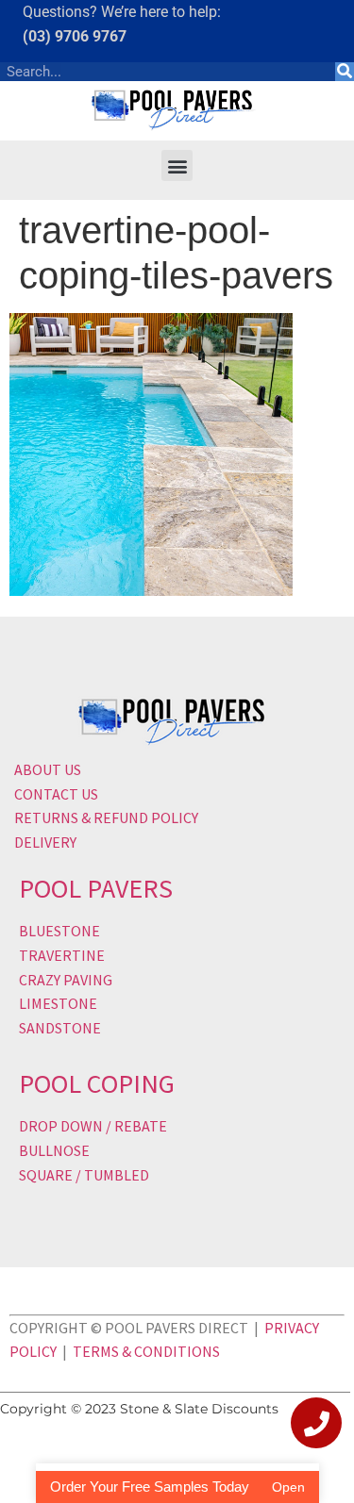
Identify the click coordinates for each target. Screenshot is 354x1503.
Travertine (62, 955)
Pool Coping (97, 1083)
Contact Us (56, 794)
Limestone (58, 1003)
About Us (47, 769)
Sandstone (60, 1027)
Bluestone (59, 930)
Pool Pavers (96, 888)
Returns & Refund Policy (106, 817)
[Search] (344, 71)
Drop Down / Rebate (93, 1125)
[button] (177, 165)
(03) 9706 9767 (74, 36)
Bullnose (54, 1150)
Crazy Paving (65, 979)
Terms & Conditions (146, 1351)
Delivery (45, 842)
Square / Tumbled (84, 1174)
